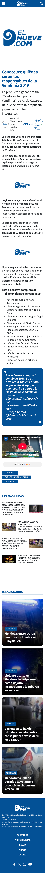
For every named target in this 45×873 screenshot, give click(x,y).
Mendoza (10, 481)
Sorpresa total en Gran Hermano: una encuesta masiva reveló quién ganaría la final (29, 559)
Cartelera (22, 835)
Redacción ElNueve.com (16, 119)
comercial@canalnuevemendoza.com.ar (16, 822)
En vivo (22, 854)
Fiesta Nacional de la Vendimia (16, 477)
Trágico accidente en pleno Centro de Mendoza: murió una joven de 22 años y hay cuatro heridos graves (14, 543)
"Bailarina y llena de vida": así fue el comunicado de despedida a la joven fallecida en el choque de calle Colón (30, 527)
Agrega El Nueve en (37, 124)
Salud (22, 845)
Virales (23, 850)
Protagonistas (22, 840)
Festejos (9, 473)
